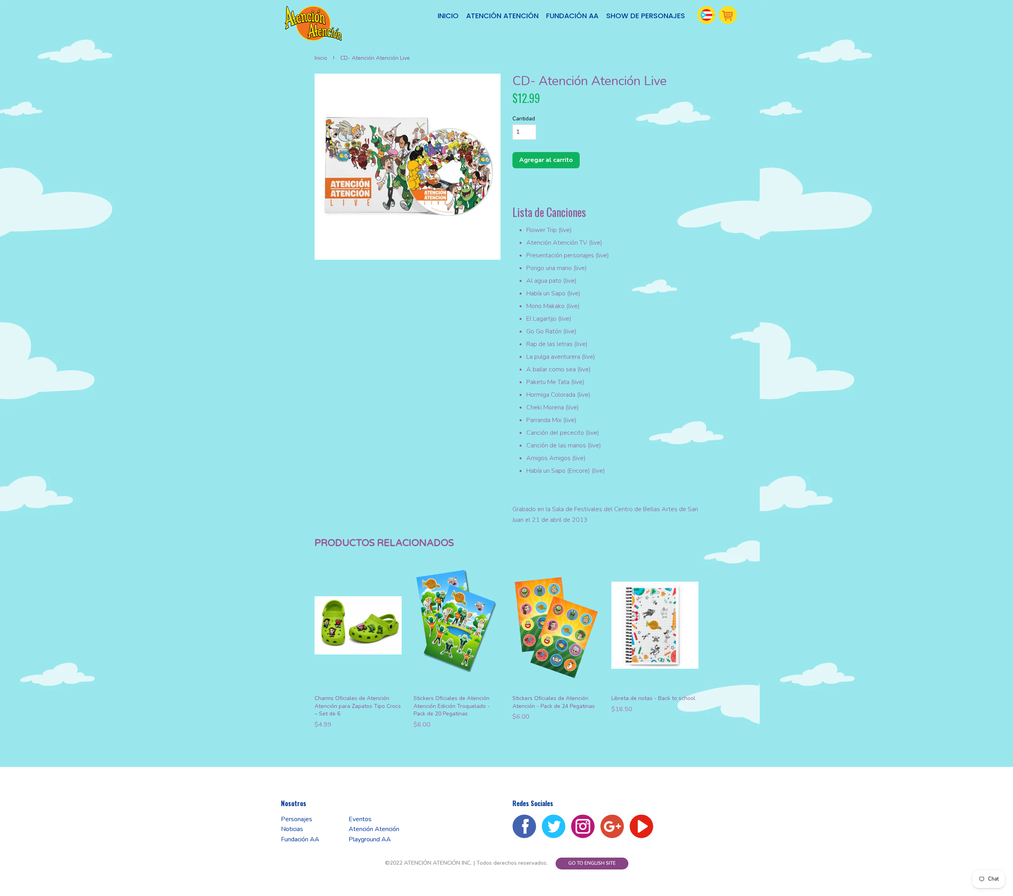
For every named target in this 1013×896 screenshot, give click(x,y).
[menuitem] (448, 16)
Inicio (448, 16)
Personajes (296, 819)
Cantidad (523, 118)
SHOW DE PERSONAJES (645, 16)
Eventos (360, 819)
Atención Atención (502, 16)
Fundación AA (572, 16)
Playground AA (370, 839)
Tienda (728, 15)
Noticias (292, 829)
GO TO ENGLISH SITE (592, 863)
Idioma (707, 15)
